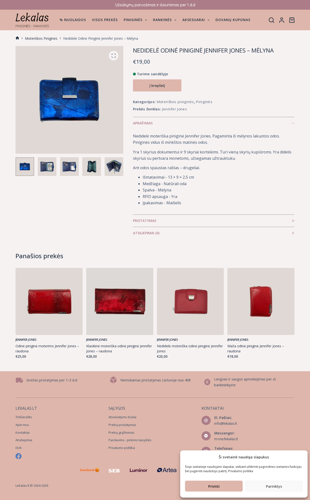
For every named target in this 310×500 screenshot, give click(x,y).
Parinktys (274, 486)
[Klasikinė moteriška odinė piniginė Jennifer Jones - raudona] (119, 301)
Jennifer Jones (174, 108)
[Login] (281, 20)
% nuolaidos (73, 19)
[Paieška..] (271, 20)
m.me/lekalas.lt (226, 438)
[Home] (17, 38)
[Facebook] (19, 456)
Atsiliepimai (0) (146, 233)
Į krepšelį (157, 85)
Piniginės (133, 19)
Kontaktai (23, 432)
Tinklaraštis (24, 417)
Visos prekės (105, 19)
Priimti (214, 486)
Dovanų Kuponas (233, 19)
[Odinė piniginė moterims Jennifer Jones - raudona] (49, 301)
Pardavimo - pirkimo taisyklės (129, 440)
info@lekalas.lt (225, 423)
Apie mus (22, 425)
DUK (19, 448)
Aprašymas (143, 123)
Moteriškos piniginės (175, 101)
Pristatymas (144, 220)
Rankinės (162, 19)
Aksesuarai (193, 19)
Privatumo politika (240, 471)
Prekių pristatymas (122, 425)
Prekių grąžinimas (121, 432)
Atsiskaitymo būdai (122, 417)
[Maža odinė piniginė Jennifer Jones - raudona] (260, 301)
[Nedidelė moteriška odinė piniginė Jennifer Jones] (190, 301)
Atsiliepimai (24, 440)
